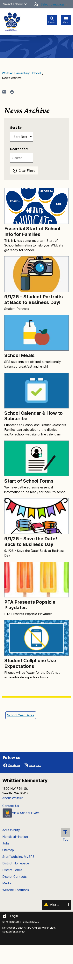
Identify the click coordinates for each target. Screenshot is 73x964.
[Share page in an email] (4, 92)
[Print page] (12, 92)
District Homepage (15, 863)
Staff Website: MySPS (18, 857)
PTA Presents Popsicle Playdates (29, 605)
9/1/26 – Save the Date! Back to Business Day (30, 541)
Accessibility (11, 830)
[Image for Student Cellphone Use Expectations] (36, 638)
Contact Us (10, 806)
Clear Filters (27, 171)
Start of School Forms (29, 481)
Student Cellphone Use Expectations (30, 663)
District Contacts (14, 877)
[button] (25, 4)
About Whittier (12, 798)
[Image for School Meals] (36, 333)
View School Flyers (26, 813)
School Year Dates (20, 715)
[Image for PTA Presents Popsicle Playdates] (36, 579)
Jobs (6, 843)
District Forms (12, 870)
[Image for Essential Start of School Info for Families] (36, 206)
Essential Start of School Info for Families (32, 231)
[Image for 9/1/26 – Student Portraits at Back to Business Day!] (36, 274)
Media (6, 883)
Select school (13, 4)
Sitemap (8, 850)
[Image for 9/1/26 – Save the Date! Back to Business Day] (36, 516)
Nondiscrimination (15, 837)
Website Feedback (15, 890)
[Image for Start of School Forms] (36, 458)
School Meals (19, 355)
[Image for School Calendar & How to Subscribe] (36, 390)
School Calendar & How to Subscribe (33, 416)
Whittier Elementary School (21, 73)
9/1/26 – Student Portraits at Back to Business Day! (33, 299)
